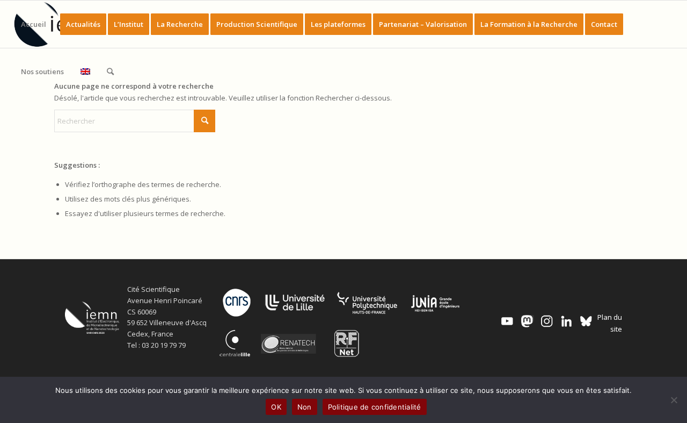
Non (304, 407)
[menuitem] (33, 24)
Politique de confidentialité (374, 407)
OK (276, 407)
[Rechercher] (110, 71)
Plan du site (609, 322)
